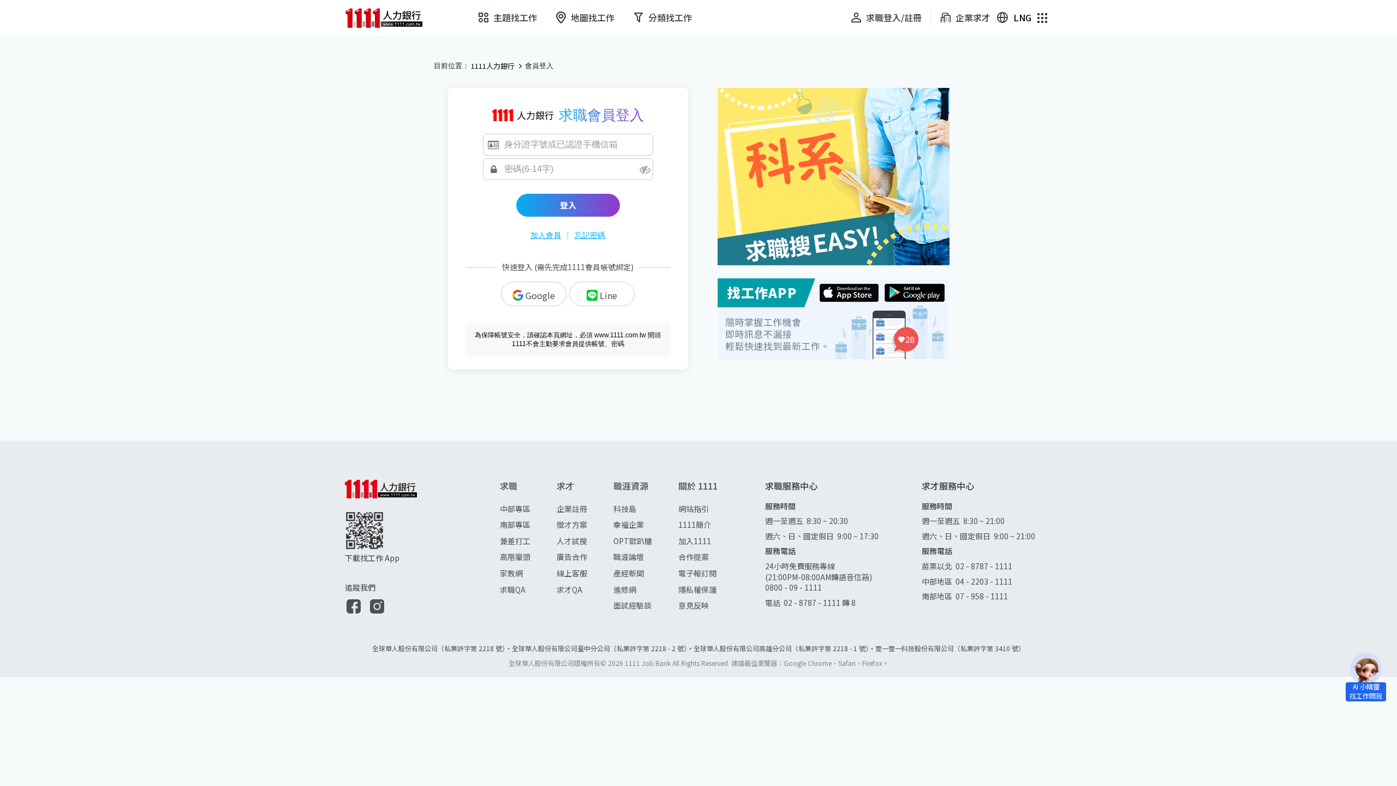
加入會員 (545, 235)
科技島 (624, 508)
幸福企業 (628, 524)
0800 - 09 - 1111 (794, 587)
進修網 (624, 589)
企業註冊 (572, 508)
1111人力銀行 (493, 66)
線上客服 (572, 573)
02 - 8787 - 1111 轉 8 (820, 602)
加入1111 (694, 540)
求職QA (513, 589)
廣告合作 (572, 556)
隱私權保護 (697, 589)
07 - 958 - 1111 (982, 596)
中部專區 (515, 508)
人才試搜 (572, 540)
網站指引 (693, 508)
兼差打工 (515, 540)
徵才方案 (572, 524)
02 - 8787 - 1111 (984, 566)
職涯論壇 (628, 556)
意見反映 (693, 605)
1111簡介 (694, 524)
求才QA (569, 589)
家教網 (511, 573)
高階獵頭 (515, 556)
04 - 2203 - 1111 (984, 581)
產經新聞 (628, 573)
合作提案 (693, 556)
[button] (353, 608)
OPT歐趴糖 (632, 540)
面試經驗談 (632, 605)
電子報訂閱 (697, 573)
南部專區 (515, 524)
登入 (568, 205)
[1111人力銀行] (391, 18)
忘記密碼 (590, 235)
